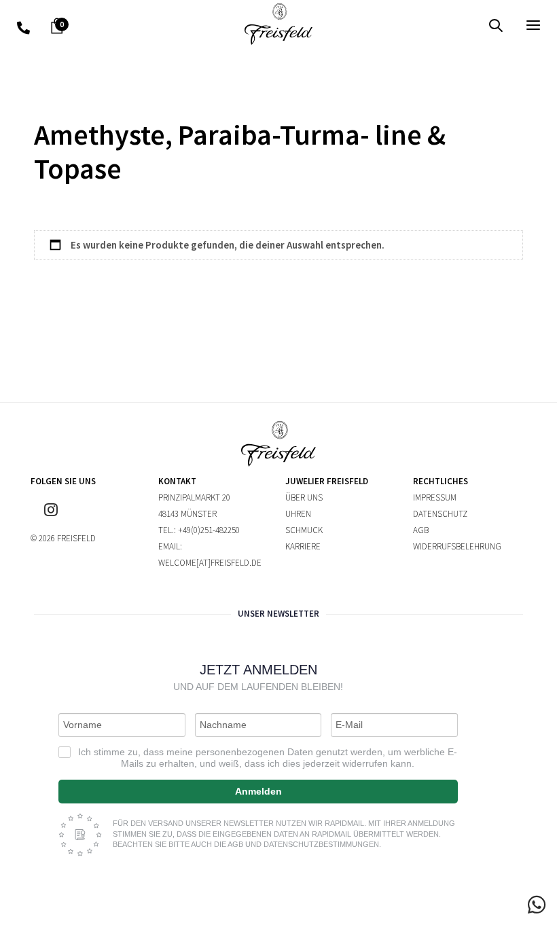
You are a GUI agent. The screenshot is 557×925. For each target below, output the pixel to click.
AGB (421, 530)
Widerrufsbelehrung (457, 546)
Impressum (434, 497)
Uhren (298, 514)
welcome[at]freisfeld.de (210, 562)
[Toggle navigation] (452, 25)
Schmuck (304, 530)
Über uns (304, 497)
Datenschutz (440, 514)
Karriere (303, 546)
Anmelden (258, 791)
